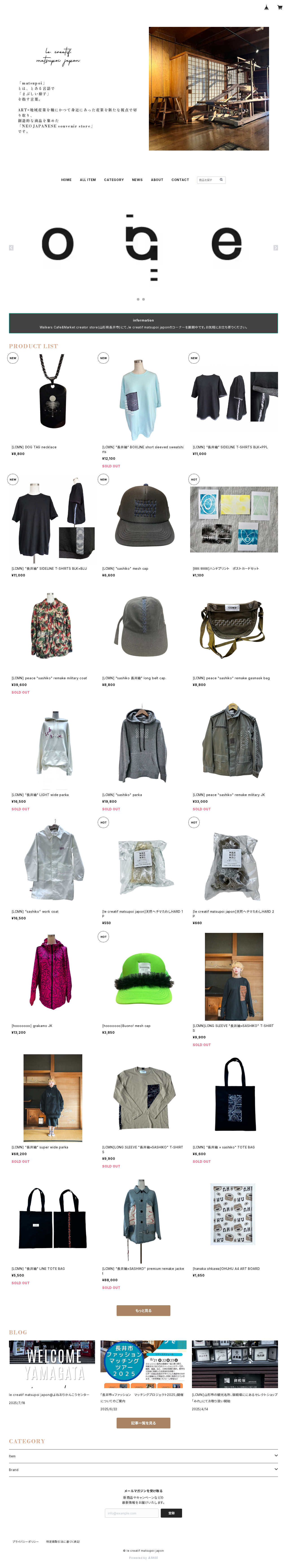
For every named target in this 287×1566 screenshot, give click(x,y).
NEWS (137, 180)
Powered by (138, 1558)
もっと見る (143, 1310)
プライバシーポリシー (26, 1541)
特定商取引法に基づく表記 (63, 1541)
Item (12, 1456)
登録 (171, 1513)
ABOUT (157, 180)
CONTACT (180, 180)
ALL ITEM (88, 180)
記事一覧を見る (143, 1423)
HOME (66, 180)
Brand (14, 1470)
